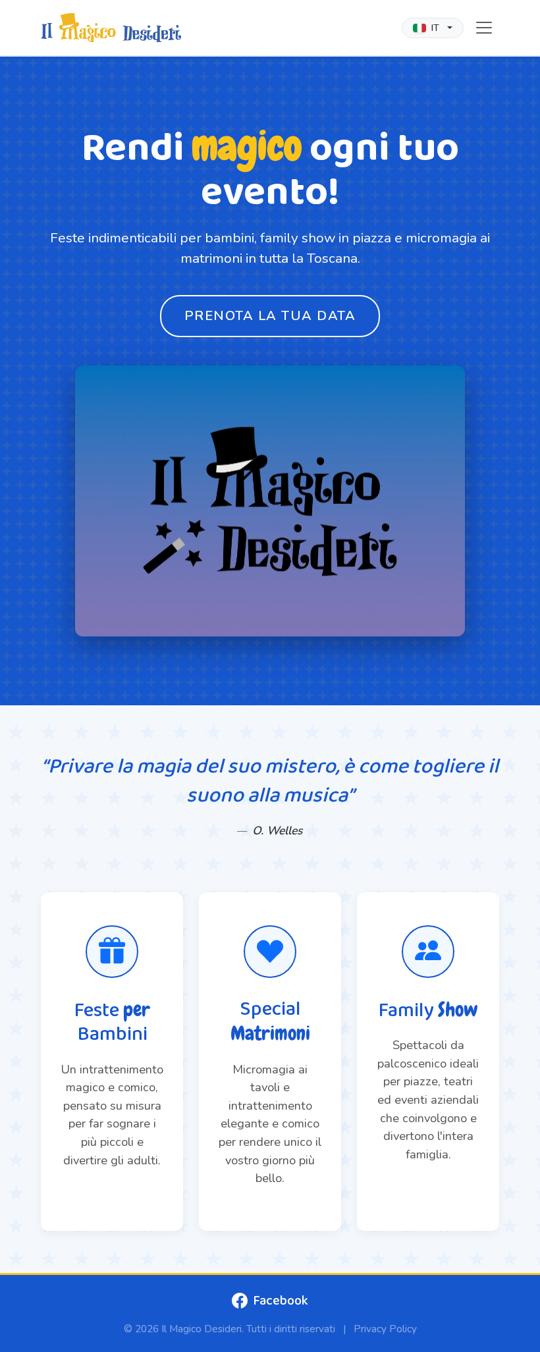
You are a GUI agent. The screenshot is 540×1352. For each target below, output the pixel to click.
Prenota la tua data (270, 316)
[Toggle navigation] (484, 27)
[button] (433, 28)
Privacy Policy (385, 1329)
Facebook (280, 1301)
